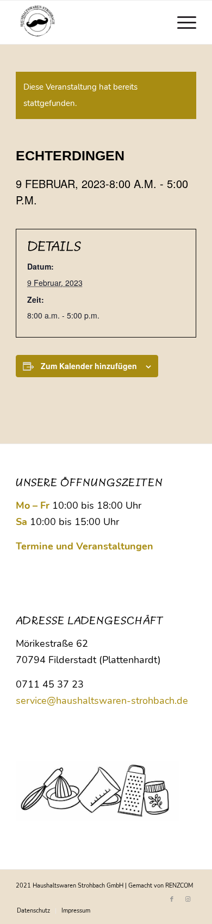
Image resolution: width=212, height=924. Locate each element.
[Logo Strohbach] (88, 22)
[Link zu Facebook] (172, 899)
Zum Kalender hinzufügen (89, 365)
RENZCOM (179, 886)
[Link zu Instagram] (188, 899)
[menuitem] (181, 22)
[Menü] (181, 22)
